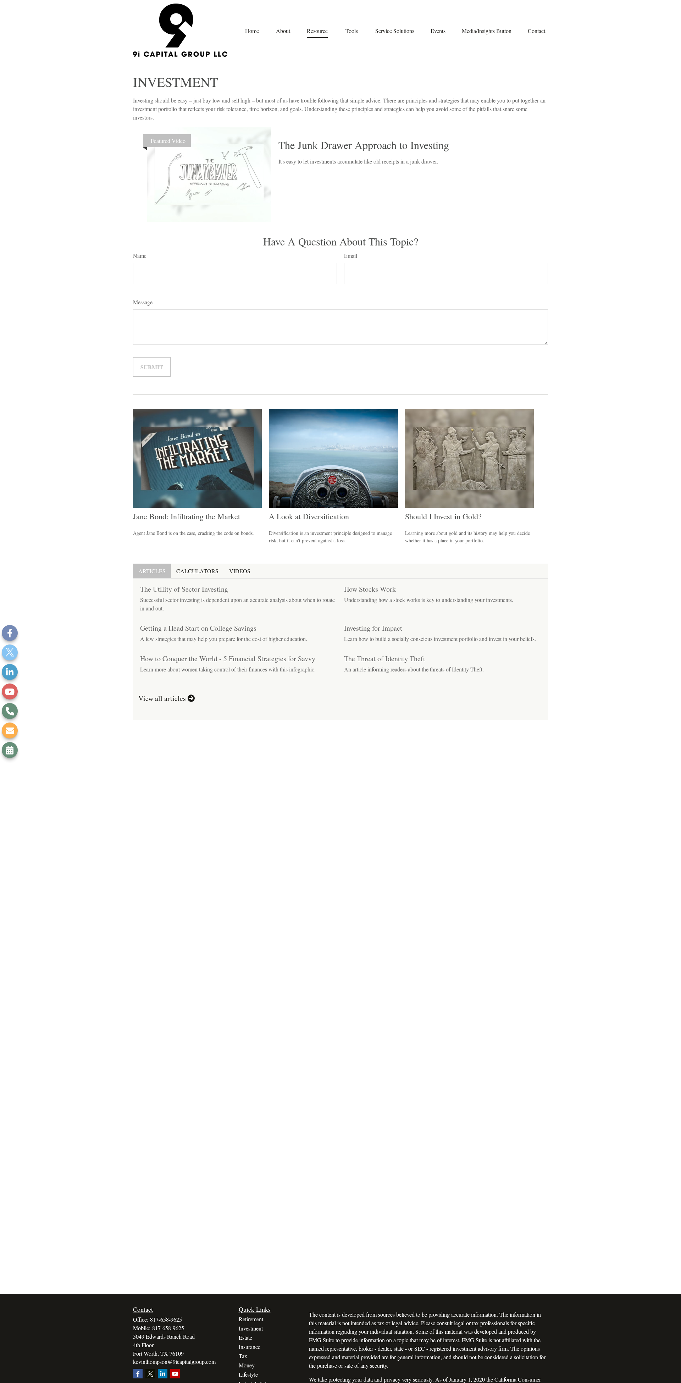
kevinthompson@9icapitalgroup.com (174, 1361)
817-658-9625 (166, 1319)
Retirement (251, 1319)
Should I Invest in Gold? (443, 516)
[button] (252, 30)
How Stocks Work (370, 589)
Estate (245, 1337)
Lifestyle (248, 1374)
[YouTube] (10, 691)
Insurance (249, 1346)
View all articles (163, 698)
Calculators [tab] (197, 571)
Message (143, 302)
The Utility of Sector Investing (184, 589)
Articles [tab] (152, 571)
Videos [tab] (239, 571)
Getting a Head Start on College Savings (198, 628)
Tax (243, 1356)
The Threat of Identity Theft (384, 658)
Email (350, 255)
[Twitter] (10, 652)
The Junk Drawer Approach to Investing (363, 145)
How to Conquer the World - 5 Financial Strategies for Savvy (227, 658)
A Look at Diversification (309, 516)
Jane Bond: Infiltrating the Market (186, 516)
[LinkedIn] (10, 672)
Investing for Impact (373, 628)
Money (247, 1365)
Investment (251, 1328)
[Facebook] (10, 633)
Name (139, 255)
